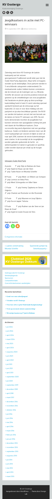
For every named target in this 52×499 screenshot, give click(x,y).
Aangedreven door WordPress (17, 491)
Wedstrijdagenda (11, 275)
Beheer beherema (29, 29)
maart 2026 (11, 339)
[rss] (11, 12)
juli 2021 (9, 364)
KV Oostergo (11, 4)
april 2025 (10, 348)
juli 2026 (10, 327)
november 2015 (12, 447)
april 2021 (10, 372)
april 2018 (10, 393)
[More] (17, 226)
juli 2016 (9, 414)
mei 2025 (10, 343)
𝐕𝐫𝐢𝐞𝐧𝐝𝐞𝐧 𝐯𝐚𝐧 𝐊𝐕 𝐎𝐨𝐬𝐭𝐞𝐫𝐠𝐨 (16, 300)
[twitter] (7, 12)
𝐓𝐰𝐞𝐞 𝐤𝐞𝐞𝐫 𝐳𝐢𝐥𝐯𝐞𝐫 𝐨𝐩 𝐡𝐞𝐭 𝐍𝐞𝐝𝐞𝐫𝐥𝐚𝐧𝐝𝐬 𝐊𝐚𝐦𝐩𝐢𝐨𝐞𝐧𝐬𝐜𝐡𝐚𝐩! (24, 305)
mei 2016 (10, 422)
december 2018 (12, 389)
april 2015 (10, 472)
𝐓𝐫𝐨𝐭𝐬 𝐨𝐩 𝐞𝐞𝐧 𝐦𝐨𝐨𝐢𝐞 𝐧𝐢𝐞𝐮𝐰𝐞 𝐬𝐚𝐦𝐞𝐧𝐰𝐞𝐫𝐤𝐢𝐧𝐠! (21, 309)
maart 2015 (10, 476)
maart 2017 (10, 397)
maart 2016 (10, 431)
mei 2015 (10, 468)
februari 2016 (11, 435)
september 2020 (13, 377)
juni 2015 (10, 464)
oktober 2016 (11, 410)
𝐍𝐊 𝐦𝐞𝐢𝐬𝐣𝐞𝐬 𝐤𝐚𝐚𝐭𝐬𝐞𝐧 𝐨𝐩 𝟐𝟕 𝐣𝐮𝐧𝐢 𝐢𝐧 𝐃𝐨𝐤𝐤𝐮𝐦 (21, 313)
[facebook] (3, 12)
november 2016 (12, 406)
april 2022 (10, 360)
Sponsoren (9, 278)
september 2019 (12, 385)
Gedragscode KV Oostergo (15, 273)
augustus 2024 (12, 352)
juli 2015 (9, 460)
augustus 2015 (12, 456)
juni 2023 (10, 356)
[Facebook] (7, 226)
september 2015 (12, 451)
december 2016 (12, 402)
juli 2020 (10, 381)
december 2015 (12, 443)
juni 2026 (10, 331)
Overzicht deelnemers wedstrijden (17, 283)
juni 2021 (10, 368)
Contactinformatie (11, 281)
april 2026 (10, 335)
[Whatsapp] (13, 226)
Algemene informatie (14, 237)
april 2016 (10, 426)
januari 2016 (11, 439)
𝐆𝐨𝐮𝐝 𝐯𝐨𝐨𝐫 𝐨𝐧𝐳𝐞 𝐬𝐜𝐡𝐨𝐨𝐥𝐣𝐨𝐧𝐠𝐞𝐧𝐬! (17, 296)
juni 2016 (10, 418)
